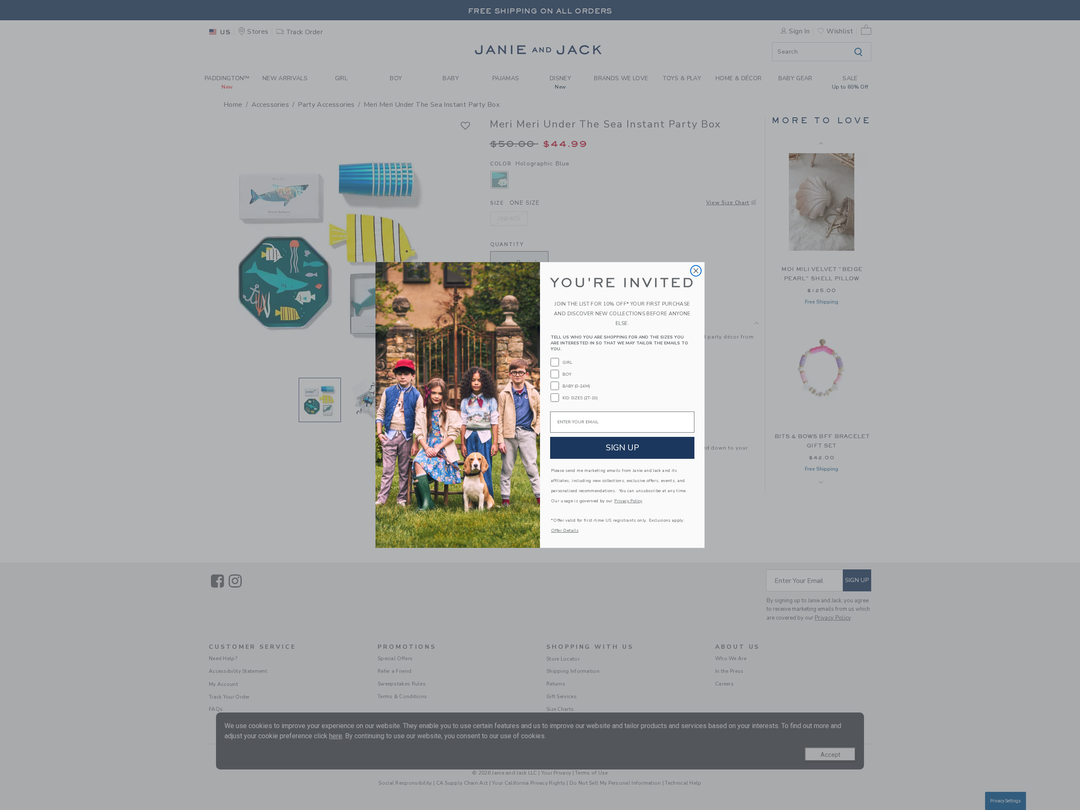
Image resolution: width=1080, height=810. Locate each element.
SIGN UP (622, 447)
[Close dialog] (696, 270)
